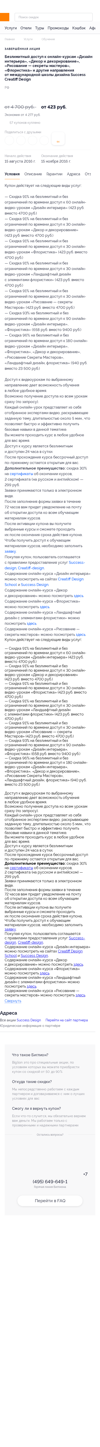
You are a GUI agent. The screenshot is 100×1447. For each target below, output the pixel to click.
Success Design (34, 584)
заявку (10, 551)
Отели (25, 28)
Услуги (11, 28)
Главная (10, 39)
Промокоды (58, 28)
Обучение (48, 39)
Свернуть (13, 1001)
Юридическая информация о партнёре (30, 1026)
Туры (39, 28)
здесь (78, 596)
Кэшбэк (79, 28)
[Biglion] (10, 17)
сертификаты (21, 474)
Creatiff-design (31, 568)
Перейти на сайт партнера (67, 1020)
